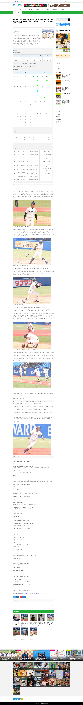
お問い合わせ (62, 9)
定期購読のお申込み (59, 119)
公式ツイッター (26, 593)
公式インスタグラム (34, 593)
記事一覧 (57, 122)
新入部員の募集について (59, 121)
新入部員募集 (55, 9)
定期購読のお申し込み (39, 9)
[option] (8, 655)
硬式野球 (17, 12)
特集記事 (25, 9)
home (57, 109)
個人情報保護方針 (58, 116)
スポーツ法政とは (47, 9)
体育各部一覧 (31, 9)
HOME (20, 9)
